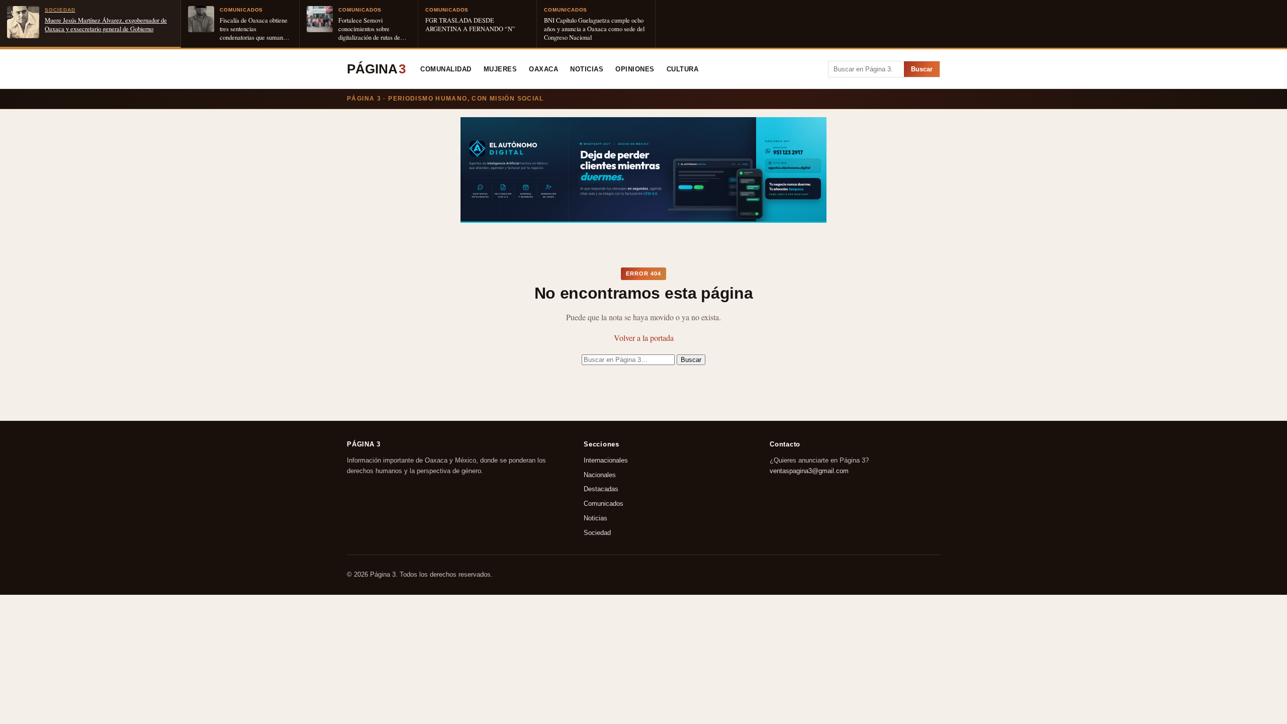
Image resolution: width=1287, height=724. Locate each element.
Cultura (683, 69)
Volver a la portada (644, 337)
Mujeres (500, 69)
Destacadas (601, 489)
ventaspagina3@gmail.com (809, 471)
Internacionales (606, 460)
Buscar (922, 69)
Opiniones (635, 69)
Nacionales (600, 475)
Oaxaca (543, 69)
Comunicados (603, 504)
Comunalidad (446, 69)
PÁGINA (376, 68)
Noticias (586, 69)
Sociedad (597, 532)
